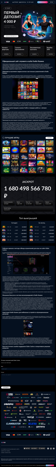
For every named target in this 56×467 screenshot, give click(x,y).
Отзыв (2, 372)
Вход (51, 2)
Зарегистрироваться (11, 36)
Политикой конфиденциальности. (42, 465)
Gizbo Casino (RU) (6, 452)
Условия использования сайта (10, 449)
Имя (2, 366)
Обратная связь (5, 450)
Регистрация (42, 2)
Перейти (6, 54)
